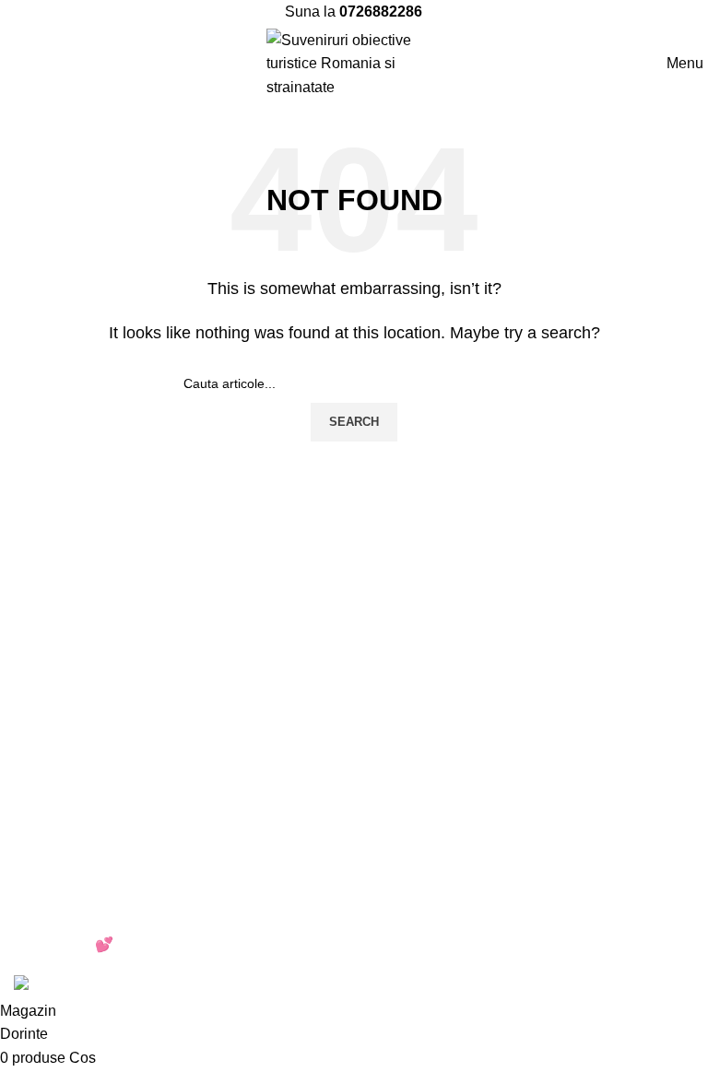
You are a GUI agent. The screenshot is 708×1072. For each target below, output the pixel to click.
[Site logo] (354, 62)
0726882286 (380, 11)
